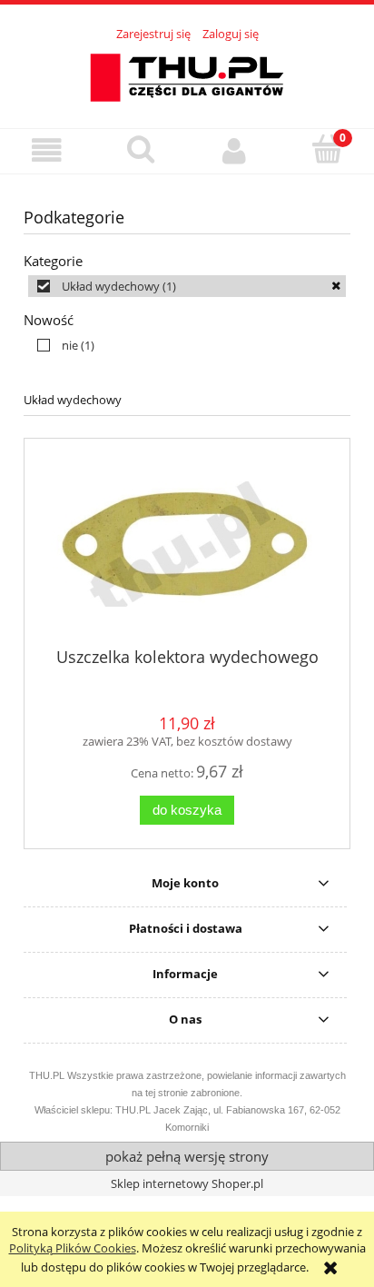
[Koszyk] (327, 149)
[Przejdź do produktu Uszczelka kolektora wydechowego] (187, 549)
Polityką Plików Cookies (72, 1248)
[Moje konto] (233, 150)
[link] (187, 286)
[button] (47, 150)
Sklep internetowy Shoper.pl (187, 1183)
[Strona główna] (187, 74)
